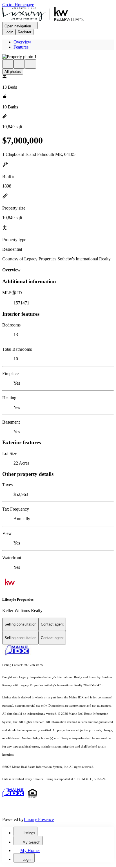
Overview (22, 42)
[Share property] (30, 64)
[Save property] (19, 64)
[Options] (8, 64)
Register (24, 32)
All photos (13, 71)
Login (9, 32)
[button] (58, 56)
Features (21, 47)
